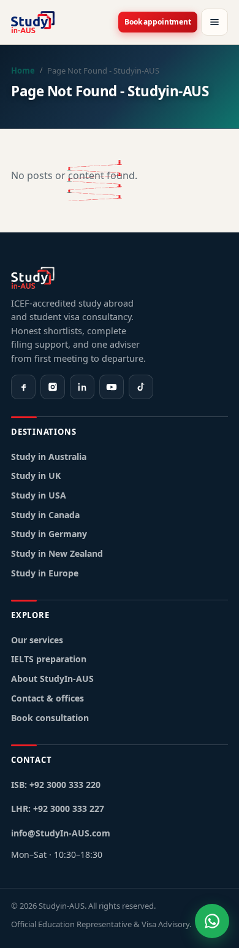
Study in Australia (48, 456)
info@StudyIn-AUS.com (60, 833)
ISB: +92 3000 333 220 (56, 784)
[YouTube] (111, 387)
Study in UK (36, 475)
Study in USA (38, 495)
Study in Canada (45, 515)
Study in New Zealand (57, 553)
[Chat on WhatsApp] (212, 921)
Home (23, 70)
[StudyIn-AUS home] (33, 22)
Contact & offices (47, 698)
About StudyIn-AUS (52, 678)
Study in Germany (49, 534)
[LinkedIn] (82, 387)
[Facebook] (23, 387)
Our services (37, 640)
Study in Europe (44, 573)
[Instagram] (52, 387)
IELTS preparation (48, 659)
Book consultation (50, 718)
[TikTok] (141, 387)
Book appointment (157, 22)
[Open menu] (214, 22)
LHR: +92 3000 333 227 (57, 808)
